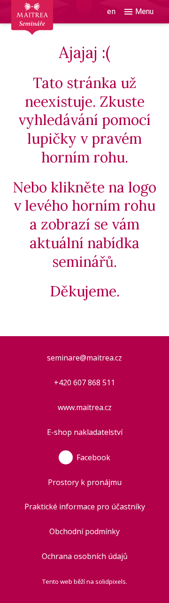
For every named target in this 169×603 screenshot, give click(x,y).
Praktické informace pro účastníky (84, 506)
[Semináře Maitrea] (43, 4)
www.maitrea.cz (85, 407)
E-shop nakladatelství (85, 432)
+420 (63, 382)
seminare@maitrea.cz (84, 358)
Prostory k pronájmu (85, 482)
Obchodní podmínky (84, 531)
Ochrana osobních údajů (85, 556)
